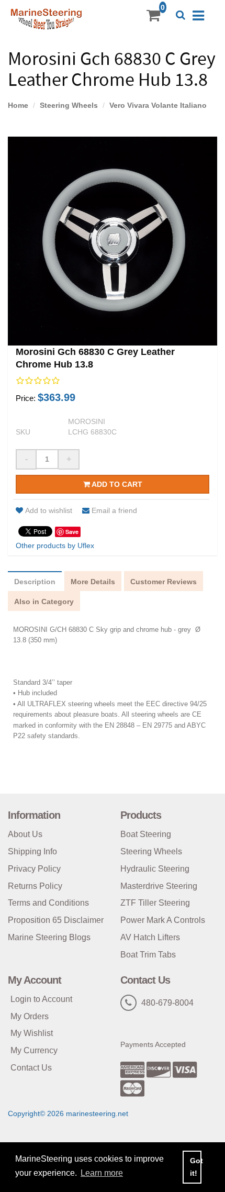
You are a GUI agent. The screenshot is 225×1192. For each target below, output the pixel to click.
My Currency (34, 1050)
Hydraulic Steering (154, 868)
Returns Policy (35, 886)
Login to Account (41, 999)
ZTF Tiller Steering (155, 902)
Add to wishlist (48, 510)
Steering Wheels (69, 105)
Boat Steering (145, 834)
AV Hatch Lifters (150, 937)
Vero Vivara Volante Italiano (158, 105)
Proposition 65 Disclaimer (56, 920)
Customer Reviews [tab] (163, 581)
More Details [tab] (93, 581)
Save (71, 532)
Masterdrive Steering (158, 886)
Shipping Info (32, 851)
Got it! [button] (195, 1166)
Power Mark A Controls (162, 920)
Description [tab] (34, 581)
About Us (25, 834)
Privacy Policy (34, 868)
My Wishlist (31, 1033)
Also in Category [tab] (44, 601)
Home (18, 105)
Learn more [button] (102, 1172)
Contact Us (31, 1067)
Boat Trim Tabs (148, 954)
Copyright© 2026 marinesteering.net (68, 1113)
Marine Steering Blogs (49, 937)
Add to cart (116, 484)
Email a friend (114, 510)
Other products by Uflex (55, 545)
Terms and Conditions (48, 902)
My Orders (29, 1016)
